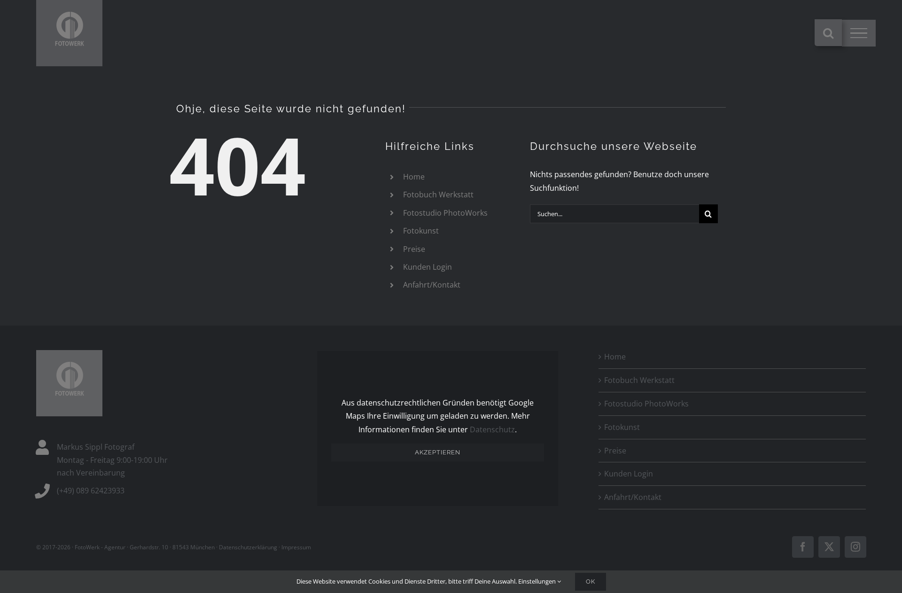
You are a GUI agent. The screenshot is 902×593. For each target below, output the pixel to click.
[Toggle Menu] (859, 33)
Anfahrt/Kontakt (431, 285)
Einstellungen (537, 581)
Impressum (296, 547)
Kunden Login (427, 267)
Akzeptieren (437, 452)
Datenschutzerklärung (248, 547)
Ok (590, 581)
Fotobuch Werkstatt (438, 194)
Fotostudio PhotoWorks (445, 213)
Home (414, 177)
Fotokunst (421, 231)
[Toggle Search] (828, 33)
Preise (414, 249)
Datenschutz (492, 429)
